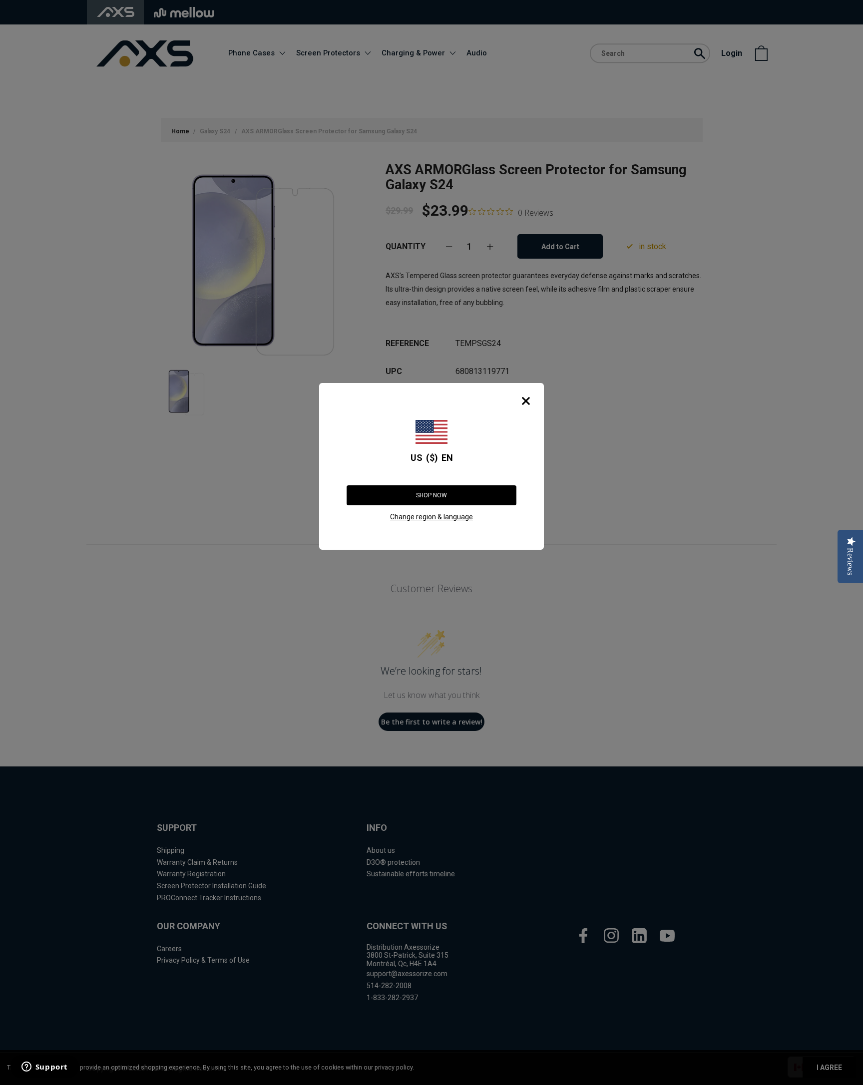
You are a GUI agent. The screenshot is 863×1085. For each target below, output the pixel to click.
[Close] (526, 401)
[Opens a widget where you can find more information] (44, 1067)
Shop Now (431, 495)
